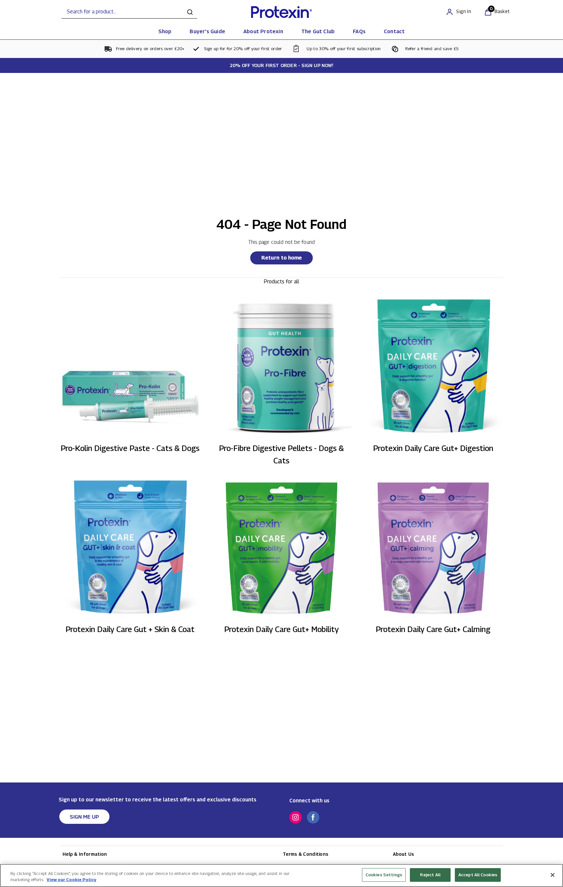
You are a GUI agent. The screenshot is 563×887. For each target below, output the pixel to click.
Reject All (430, 874)
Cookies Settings (384, 874)
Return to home (281, 258)
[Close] (552, 875)
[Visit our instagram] (295, 817)
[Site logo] (281, 12)
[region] (281, 875)
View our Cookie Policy (71, 879)
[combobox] (129, 12)
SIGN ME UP (84, 817)
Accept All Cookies (477, 874)
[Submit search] (190, 12)
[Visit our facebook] (313, 817)
